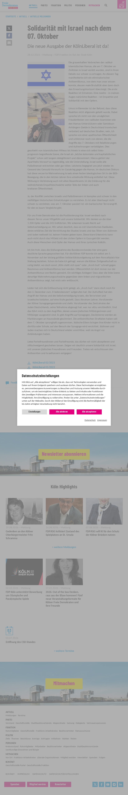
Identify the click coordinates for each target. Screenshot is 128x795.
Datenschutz (90, 420)
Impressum (102, 420)
